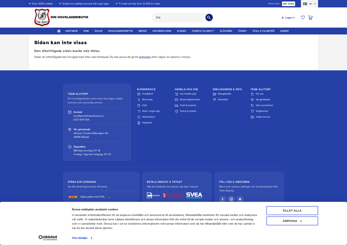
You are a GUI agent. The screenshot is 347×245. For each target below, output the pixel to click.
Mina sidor (147, 99)
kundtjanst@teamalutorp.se (89, 115)
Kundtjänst (147, 93)
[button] (303, 17)
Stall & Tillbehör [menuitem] (263, 31)
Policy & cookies (188, 111)
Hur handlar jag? (188, 93)
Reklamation (148, 116)
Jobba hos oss (263, 116)
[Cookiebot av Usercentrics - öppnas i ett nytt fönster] (48, 238)
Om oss (260, 93)
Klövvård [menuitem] (226, 31)
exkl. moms (288, 3)
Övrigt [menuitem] (242, 31)
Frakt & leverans (188, 105)
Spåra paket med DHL (92, 196)
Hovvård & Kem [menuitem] (162, 31)
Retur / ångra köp (151, 111)
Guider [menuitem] (284, 31)
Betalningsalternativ (190, 99)
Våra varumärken (264, 105)
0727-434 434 (81, 119)
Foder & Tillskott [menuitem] (203, 31)
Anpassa (290, 220)
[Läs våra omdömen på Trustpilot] (240, 199)
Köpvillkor (147, 122)
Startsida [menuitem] (59, 31)
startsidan (145, 57)
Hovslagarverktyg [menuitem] (120, 31)
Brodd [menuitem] (143, 31)
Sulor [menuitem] (98, 31)
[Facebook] (222, 199)
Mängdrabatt (224, 93)
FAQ (144, 105)
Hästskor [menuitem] (71, 31)
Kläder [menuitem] (181, 31)
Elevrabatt (223, 99)
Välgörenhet (262, 111)
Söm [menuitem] (86, 31)
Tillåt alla (292, 210)
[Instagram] (231, 199)
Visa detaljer (80, 237)
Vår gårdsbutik (263, 99)
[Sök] (209, 17)
